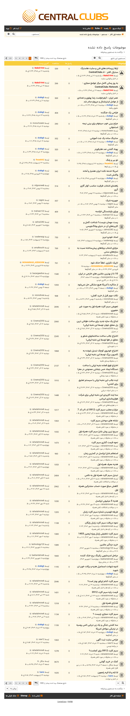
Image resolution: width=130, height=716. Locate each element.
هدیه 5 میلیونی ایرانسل (106, 501)
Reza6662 (109, 163)
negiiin (110, 203)
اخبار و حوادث (111, 679)
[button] (36, 58)
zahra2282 (108, 229)
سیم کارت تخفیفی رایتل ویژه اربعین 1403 (98, 534)
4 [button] (19, 58)
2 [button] (26, 58)
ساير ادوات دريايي (107, 390)
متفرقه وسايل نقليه (107, 361)
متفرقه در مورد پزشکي (108, 375)
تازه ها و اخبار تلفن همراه (105, 496)
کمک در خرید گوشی (108, 662)
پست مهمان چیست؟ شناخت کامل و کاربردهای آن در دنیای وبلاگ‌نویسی (100, 224)
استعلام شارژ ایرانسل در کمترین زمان (101, 453)
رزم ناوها (107, 166)
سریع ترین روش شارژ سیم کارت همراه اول (98, 431)
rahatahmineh (107, 313)
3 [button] (23, 58)
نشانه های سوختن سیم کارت (104, 421)
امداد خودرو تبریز (110, 237)
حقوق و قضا (113, 108)
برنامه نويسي (111, 646)
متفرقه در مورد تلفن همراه (106, 316)
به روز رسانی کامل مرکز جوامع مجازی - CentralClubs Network (100, 85)
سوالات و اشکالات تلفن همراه (105, 481)
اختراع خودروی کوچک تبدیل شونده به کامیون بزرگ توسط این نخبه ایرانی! (100, 352)
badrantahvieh (107, 559)
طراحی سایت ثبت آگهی (107, 640)
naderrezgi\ (108, 240)
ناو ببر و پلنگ (112, 160)
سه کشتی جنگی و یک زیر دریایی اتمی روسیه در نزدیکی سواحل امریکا (97, 627)
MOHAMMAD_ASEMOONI (102, 266)
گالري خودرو (101, 280)
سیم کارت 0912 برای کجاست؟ (103, 651)
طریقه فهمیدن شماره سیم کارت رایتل (100, 512)
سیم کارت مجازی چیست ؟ (105, 614)
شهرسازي (110, 346)
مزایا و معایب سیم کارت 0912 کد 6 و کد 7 (98, 410)
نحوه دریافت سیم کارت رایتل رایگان (101, 523)
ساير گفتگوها (111, 119)
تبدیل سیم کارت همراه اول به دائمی (101, 475)
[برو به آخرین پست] (33, 68)
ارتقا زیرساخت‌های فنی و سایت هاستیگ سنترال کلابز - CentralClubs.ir (99, 70)
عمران (113, 331)
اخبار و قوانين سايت (108, 78)
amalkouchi (108, 255)
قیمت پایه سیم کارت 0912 (105, 592)
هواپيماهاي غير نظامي (106, 405)
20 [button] (10, 58)
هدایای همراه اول (110, 603)
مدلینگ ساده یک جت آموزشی (104, 138)
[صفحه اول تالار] (65, 15)
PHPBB (70, 701)
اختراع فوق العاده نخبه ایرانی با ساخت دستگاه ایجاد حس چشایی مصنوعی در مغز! (97, 367)
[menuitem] (108, 28)
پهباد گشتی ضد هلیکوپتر (106, 149)
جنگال (111, 665)
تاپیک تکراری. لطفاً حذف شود (104, 263)
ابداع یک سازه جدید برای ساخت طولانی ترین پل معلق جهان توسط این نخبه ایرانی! (97, 323)
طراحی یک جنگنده (109, 113)
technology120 (106, 548)
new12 (110, 643)
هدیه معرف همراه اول (108, 464)
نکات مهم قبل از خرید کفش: (104, 296)
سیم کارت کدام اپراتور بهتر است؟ (103, 581)
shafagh (109, 105)
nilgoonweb (108, 193)
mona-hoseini (107, 130)
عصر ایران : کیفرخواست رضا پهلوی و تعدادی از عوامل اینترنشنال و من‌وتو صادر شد (97, 100)
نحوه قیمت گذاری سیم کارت (104, 442)
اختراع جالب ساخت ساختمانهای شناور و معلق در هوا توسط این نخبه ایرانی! (99, 338)
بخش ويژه (102, 562)
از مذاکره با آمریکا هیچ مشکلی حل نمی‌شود (98, 285)
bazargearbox (107, 277)
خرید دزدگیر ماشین (109, 545)
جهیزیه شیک (112, 200)
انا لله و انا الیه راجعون (108, 672)
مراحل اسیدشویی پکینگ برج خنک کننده (99, 556)
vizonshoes (108, 299)
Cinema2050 (107, 328)
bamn (110, 675)
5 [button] (16, 58)
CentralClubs (61, 701)
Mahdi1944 (108, 75)
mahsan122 (108, 214)
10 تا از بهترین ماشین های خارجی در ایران (98, 274)
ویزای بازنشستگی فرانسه (106, 211)
